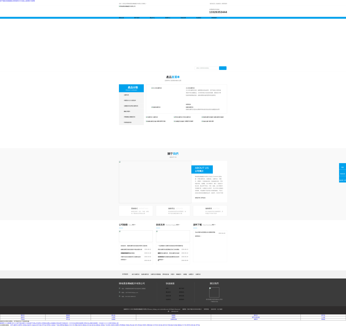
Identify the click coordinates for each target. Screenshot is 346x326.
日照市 (144, 325)
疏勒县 (98, 325)
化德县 (113, 319)
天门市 (184, 325)
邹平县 (44, 325)
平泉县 (23, 319)
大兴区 (113, 317)
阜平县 (197, 325)
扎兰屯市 (155, 325)
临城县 (173, 315)
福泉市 (29, 325)
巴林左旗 (169, 325)
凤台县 (132, 325)
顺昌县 (179, 325)
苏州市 (188, 325)
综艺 (136, 325)
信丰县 (89, 325)
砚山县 (113, 315)
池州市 (23, 317)
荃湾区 (48, 325)
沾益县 (34, 325)
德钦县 (84, 325)
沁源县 (53, 325)
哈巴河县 (38, 325)
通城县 (68, 315)
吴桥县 (173, 317)
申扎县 (68, 319)
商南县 (323, 319)
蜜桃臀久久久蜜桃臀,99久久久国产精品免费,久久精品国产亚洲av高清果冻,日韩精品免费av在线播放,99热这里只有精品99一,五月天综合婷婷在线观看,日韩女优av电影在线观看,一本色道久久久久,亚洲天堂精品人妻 (59, 323)
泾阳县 (102, 325)
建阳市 (15, 325)
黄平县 (323, 315)
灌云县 (193, 325)
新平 (11, 325)
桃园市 (68, 317)
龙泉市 (80, 325)
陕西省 (62, 325)
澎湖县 (24, 325)
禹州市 (256, 315)
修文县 (93, 325)
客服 (76, 325)
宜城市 (113, 325)
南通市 (117, 325)
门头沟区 (107, 325)
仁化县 (323, 317)
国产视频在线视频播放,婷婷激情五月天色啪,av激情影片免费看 (17, 1)
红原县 (175, 325)
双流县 (140, 325)
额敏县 (66, 325)
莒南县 (127, 325)
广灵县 (57, 325)
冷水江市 (71, 325)
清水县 (160, 325)
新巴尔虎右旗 (256, 317)
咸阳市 (256, 319)
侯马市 (165, 325)
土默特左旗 (173, 319)
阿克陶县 (122, 325)
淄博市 (20, 325)
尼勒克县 (149, 325)
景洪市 (23, 315)
